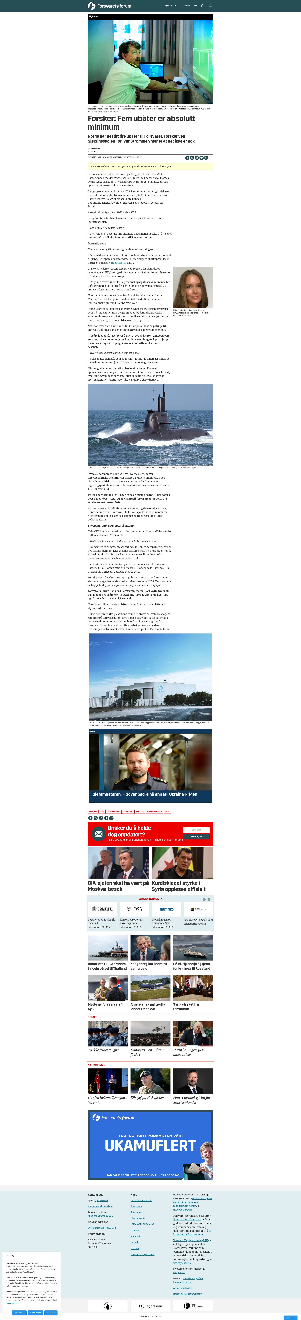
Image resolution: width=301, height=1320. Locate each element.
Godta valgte (35, 1313)
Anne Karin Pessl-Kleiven (100, 1216)
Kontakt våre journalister (100, 1206)
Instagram (136, 1236)
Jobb (195, 6)
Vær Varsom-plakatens (187, 1219)
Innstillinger (291, 1318)
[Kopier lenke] (206, 158)
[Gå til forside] (109, 6)
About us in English (182, 1288)
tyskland (128, 812)
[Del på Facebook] (187, 157)
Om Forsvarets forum (141, 1200)
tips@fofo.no (101, 1200)
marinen (93, 812)
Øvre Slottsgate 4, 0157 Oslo (102, 1228)
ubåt (167, 812)
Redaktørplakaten (182, 1210)
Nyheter (168, 6)
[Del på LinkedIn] (196, 157)
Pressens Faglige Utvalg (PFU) (191, 1240)
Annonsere (136, 1206)
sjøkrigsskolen (154, 812)
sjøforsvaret (114, 812)
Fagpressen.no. (12, 1303)
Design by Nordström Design (187, 1294)
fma (102, 812)
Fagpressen (179, 1273)
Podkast (186, 6)
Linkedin (135, 1242)
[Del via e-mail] (201, 157)
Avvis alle (51, 1313)
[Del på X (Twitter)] (192, 157)
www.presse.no (182, 1263)
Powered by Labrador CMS (150, 1316)
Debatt (177, 6)
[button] (204, 899)
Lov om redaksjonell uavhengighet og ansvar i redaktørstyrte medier (192, 1202)
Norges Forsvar (117, 262)
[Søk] (202, 6)
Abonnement (137, 1212)
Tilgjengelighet (138, 1218)
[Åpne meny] (210, 6)
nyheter (140, 812)
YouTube (135, 1248)
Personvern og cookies (142, 1224)
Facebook (136, 1230)
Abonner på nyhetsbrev (142, 1255)
